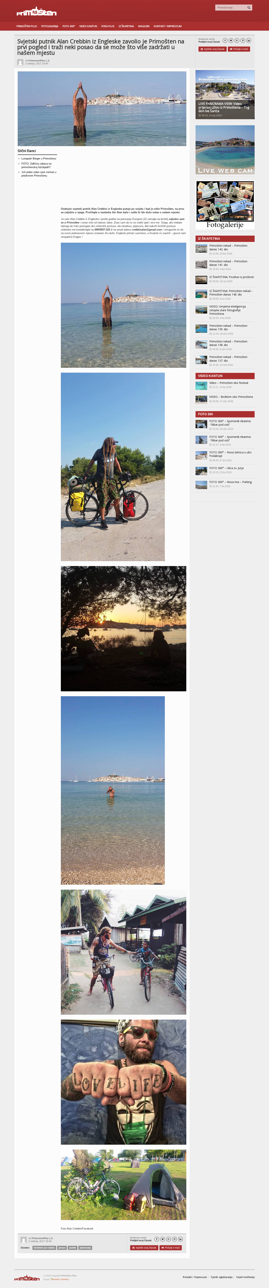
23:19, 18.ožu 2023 (221, 429)
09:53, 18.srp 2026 (221, 281)
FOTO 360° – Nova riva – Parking (230, 482)
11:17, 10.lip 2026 (220, 387)
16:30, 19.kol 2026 (220, 253)
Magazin (143, 26)
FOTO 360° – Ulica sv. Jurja (226, 468)
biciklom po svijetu (44, 1247)
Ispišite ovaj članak (212, 49)
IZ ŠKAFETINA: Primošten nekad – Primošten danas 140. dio (231, 292)
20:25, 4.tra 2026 (220, 318)
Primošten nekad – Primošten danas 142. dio (228, 247)
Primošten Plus (27, 26)
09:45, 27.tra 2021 (220, 460)
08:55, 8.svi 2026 (220, 298)
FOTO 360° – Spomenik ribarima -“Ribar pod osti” (230, 422)
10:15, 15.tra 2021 (220, 472)
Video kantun (88, 26)
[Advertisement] (123, 178)
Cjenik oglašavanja (221, 1277)
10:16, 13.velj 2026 (221, 365)
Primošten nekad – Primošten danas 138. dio (228, 343)
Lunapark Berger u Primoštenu (38, 158)
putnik (72, 1247)
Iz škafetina (126, 26)
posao (61, 1247)
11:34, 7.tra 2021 (219, 486)
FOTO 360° (69, 26)
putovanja (85, 1247)
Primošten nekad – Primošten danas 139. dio (228, 327)
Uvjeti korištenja (245, 1277)
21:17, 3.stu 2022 (220, 444)
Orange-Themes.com (60, 1279)
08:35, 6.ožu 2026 (220, 349)
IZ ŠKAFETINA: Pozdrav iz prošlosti (231, 277)
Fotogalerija (49, 26)
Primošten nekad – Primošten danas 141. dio (228, 263)
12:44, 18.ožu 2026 (221, 333)
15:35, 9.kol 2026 (220, 269)
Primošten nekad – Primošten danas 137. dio (228, 358)
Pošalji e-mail (239, 49)
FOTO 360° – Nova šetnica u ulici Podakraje (230, 454)
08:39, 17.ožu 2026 (221, 401)
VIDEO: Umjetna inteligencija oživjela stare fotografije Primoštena (227, 310)
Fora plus (107, 26)
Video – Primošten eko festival (228, 383)
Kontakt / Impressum (168, 26)
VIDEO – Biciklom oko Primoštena (231, 397)
